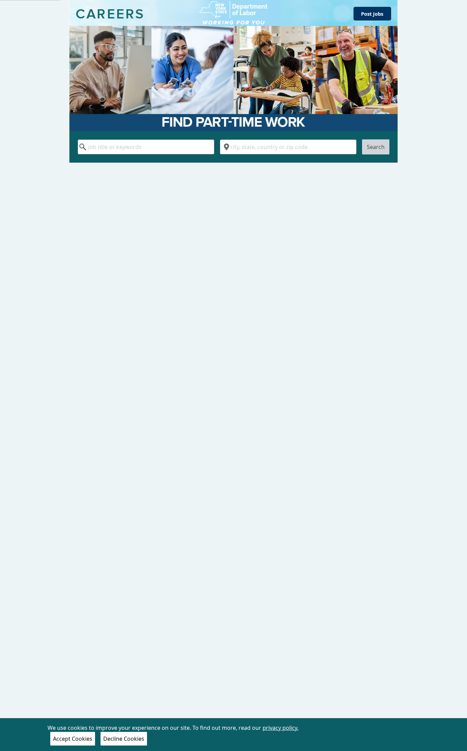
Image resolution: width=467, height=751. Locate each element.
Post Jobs (372, 13)
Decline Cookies (123, 738)
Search (376, 147)
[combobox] (146, 146)
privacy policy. (280, 728)
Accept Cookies (72, 738)
